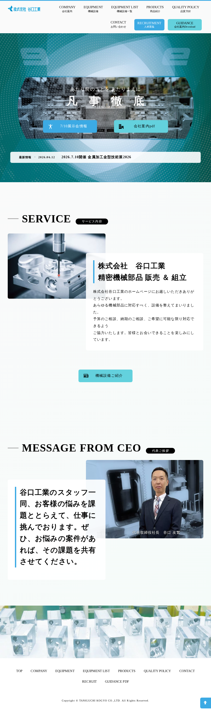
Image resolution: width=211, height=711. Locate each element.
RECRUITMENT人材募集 (149, 24)
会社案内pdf (144, 126)
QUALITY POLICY (157, 671)
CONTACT (187, 671)
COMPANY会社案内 (67, 9)
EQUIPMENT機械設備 (93, 9)
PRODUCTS (126, 671)
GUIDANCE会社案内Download (184, 24)
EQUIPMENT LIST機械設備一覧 (124, 9)
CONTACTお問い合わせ (118, 24)
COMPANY (39, 671)
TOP (19, 671)
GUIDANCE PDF (117, 681)
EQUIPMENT (64, 671)
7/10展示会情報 (73, 126)
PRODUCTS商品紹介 (155, 9)
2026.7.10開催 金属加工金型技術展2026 (96, 157)
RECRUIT (89, 681)
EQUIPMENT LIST (96, 671)
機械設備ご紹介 (109, 376)
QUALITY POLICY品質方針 (185, 9)
